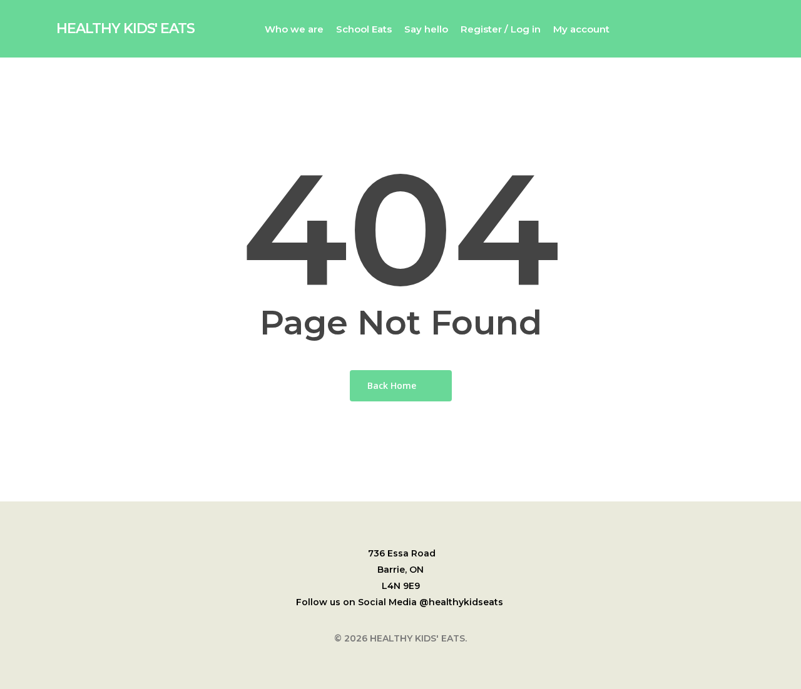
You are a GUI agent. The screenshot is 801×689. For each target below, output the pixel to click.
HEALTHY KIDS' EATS (125, 29)
